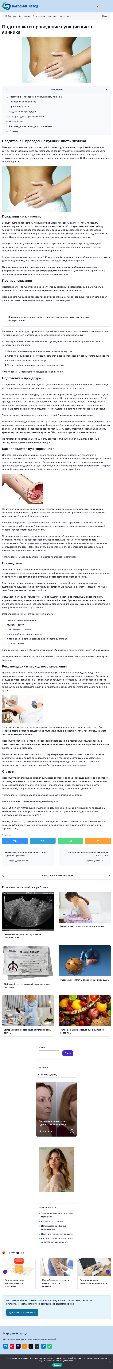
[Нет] (109, 1361)
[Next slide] (72, 1131)
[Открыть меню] (109, 6)
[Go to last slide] (5, 1272)
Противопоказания (19, 106)
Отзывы (14, 131)
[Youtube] (12, 1346)
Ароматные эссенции (52, 1221)
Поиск (42, 1047)
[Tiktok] (31, 1346)
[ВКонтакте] (5, 1346)
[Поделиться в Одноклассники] (98, 841)
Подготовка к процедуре (22, 111)
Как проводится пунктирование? (26, 116)
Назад (105, 16)
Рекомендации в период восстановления (30, 126)
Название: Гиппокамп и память (56, 1234)
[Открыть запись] (28, 916)
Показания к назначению (23, 101)
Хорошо (57, 1365)
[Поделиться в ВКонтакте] (15, 841)
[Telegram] (43, 1346)
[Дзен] (37, 1346)
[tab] (40, 1131)
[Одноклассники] (24, 1346)
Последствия (16, 121)
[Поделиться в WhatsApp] (70, 841)
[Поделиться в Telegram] (42, 841)
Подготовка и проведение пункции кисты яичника (35, 96)
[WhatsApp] (49, 1346)
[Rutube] (18, 1346)
